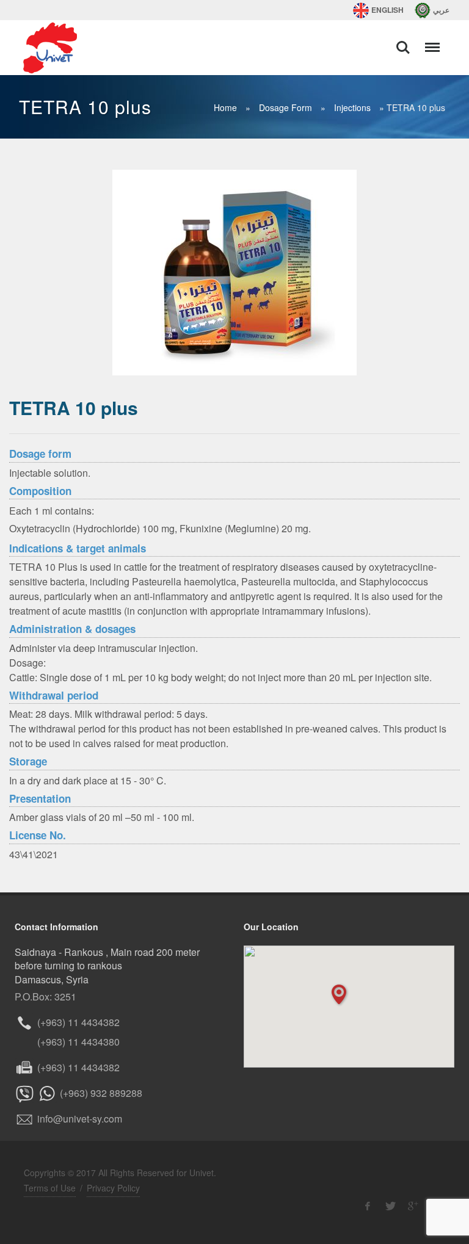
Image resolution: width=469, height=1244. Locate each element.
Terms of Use (50, 1188)
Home (225, 107)
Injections (352, 107)
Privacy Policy (113, 1188)
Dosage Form (285, 107)
